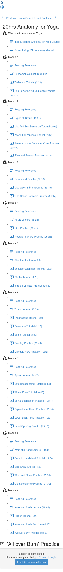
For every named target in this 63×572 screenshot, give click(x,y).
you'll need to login (45, 557)
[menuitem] (2, 8)
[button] (2, 3)
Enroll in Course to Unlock (31, 562)
